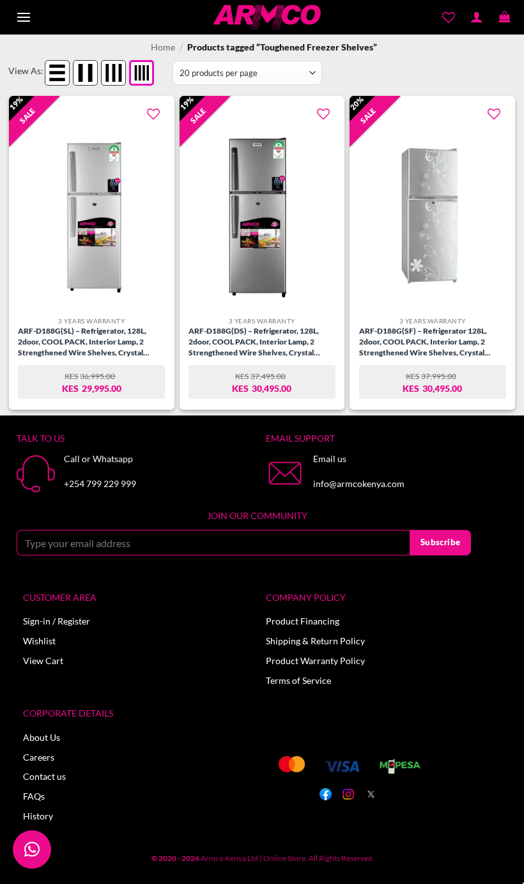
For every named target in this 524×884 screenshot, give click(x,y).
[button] (23, 17)
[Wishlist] (449, 17)
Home (163, 47)
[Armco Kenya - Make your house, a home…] (267, 17)
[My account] (477, 17)
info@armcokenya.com (359, 484)
